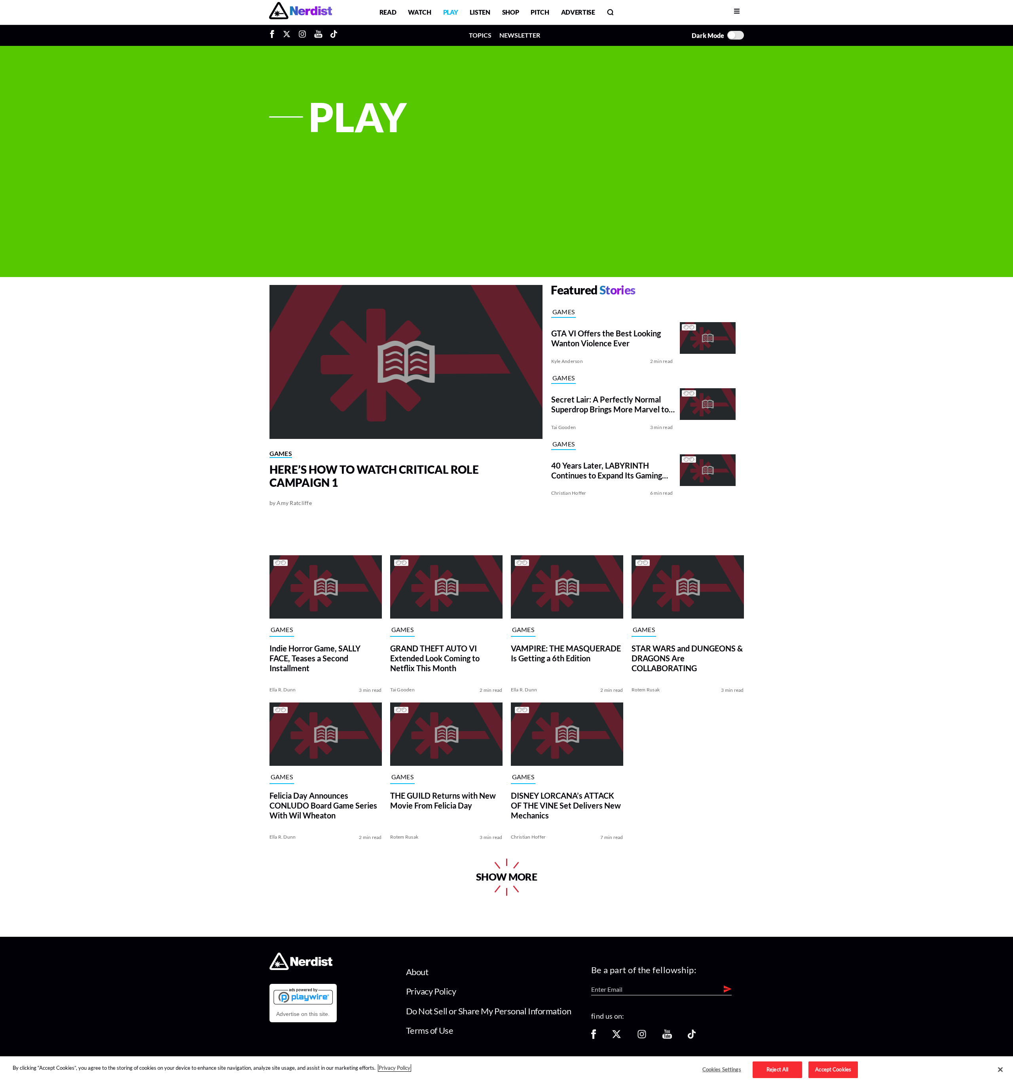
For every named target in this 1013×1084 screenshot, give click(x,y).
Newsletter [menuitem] (519, 35)
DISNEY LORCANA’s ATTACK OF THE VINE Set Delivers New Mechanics (566, 805)
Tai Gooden (563, 427)
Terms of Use (429, 1030)
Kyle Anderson (567, 361)
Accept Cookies (833, 1069)
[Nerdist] (300, 12)
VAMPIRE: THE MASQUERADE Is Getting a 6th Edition (566, 653)
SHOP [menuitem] (510, 12)
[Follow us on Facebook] (593, 1036)
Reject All (777, 1069)
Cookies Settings (721, 1069)
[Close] (1000, 1069)
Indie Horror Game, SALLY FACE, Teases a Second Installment (314, 658)
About (417, 971)
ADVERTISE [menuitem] (578, 12)
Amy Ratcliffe (294, 502)
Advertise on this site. (303, 1014)
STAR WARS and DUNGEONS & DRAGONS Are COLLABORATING (687, 658)
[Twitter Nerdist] (286, 35)
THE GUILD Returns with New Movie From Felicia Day (443, 800)
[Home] (300, 967)
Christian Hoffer (568, 493)
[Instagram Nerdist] (302, 35)
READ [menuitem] (387, 12)
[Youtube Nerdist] (318, 35)
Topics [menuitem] (480, 35)
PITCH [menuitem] (540, 12)
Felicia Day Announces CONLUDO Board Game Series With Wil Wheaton (323, 805)
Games (280, 453)
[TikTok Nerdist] (333, 35)
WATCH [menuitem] (419, 12)
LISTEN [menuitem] (480, 12)
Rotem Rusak (646, 690)
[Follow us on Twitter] (616, 1036)
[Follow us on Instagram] (642, 1036)
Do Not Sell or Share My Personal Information (488, 1011)
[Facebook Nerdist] (274, 35)
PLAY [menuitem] (450, 12)
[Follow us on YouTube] (667, 1036)
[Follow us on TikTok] (692, 1036)
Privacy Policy (431, 991)
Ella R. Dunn (282, 690)
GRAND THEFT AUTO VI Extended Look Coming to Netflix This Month (435, 658)
